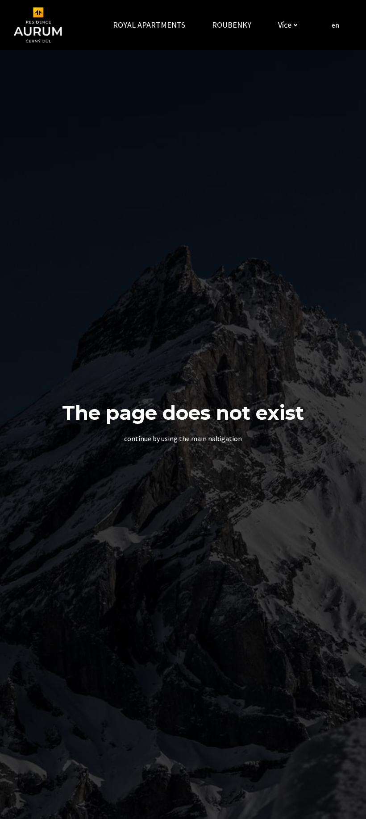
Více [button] (284, 25)
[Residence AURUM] (37, 25)
